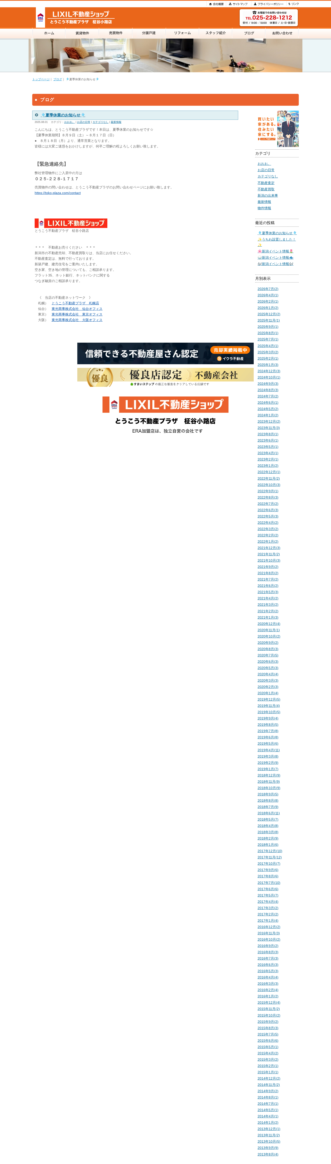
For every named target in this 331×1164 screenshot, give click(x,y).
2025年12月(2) (269, 314)
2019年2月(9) (268, 763)
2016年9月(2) (268, 946)
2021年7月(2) (268, 579)
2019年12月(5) (269, 699)
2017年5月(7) (268, 895)
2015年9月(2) (268, 1022)
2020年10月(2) (269, 636)
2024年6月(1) (268, 402)
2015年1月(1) (268, 1072)
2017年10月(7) (269, 863)
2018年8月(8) (268, 800)
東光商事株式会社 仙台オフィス (77, 309)
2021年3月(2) (268, 604)
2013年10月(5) (269, 1141)
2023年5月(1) (268, 447)
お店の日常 (83, 122)
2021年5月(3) (268, 592)
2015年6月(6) (268, 1041)
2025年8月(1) (268, 333)
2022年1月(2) (268, 541)
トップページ (41, 79)
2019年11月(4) (269, 706)
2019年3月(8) (268, 756)
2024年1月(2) (268, 415)
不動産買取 (266, 189)
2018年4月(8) (268, 826)
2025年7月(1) (268, 339)
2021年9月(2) (268, 567)
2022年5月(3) (268, 516)
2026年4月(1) (268, 295)
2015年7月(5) (268, 1034)
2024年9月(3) (268, 384)
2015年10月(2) (269, 1015)
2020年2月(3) (268, 687)
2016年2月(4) (268, 990)
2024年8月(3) (268, 390)
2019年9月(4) (268, 718)
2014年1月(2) (268, 1122)
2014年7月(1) (268, 1104)
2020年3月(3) (268, 680)
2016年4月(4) (268, 977)
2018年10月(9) (269, 788)
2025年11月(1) (269, 320)
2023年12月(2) (269, 421)
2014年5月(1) (268, 1110)
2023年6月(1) (268, 440)
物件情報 (264, 208)
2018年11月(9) (269, 782)
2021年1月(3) (268, 617)
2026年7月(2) (268, 289)
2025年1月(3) (268, 365)
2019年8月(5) (268, 725)
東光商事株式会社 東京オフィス (77, 314)
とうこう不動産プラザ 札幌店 (75, 303)
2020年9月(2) (268, 643)
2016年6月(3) (268, 965)
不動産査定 (266, 183)
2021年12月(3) (269, 548)
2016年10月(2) (269, 939)
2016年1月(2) (268, 996)
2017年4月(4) (268, 902)
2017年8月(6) (268, 876)
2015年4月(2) (268, 1053)
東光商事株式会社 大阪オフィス (77, 320)
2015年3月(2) (268, 1059)
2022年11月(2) (269, 478)
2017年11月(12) (270, 857)
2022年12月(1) (269, 472)
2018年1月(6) (268, 845)
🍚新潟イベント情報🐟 (275, 257)
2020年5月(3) (268, 668)
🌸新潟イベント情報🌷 (275, 251)
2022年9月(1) (268, 491)
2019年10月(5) (269, 712)
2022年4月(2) (268, 523)
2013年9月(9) (268, 1148)
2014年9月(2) (268, 1091)
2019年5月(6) (268, 743)
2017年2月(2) (268, 914)
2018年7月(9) (268, 807)
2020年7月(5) (268, 655)
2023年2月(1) (268, 459)
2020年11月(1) (269, 630)
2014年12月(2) (269, 1078)
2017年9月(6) (268, 870)
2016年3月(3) (268, 984)
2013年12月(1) (269, 1129)
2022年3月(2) (268, 529)
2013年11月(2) (269, 1135)
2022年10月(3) (269, 485)
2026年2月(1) (268, 301)
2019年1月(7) (268, 769)
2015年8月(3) (268, 1028)
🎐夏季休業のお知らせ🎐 (277, 233)
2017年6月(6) (268, 889)
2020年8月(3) (268, 649)
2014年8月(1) (268, 1097)
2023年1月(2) (268, 466)
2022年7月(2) (268, 504)
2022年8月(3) (268, 497)
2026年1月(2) (268, 308)
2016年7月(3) (268, 958)
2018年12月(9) (269, 775)
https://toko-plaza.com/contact (58, 193)
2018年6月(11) (269, 813)
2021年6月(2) (268, 586)
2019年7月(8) (268, 731)
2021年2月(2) (268, 611)
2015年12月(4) (269, 1002)
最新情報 (116, 122)
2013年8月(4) (268, 1154)
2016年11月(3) (269, 933)
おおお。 (69, 122)
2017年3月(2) (268, 908)
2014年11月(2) (269, 1085)
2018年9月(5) (268, 794)
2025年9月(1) (268, 327)
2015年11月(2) (269, 1009)
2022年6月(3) (268, 510)
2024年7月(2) (268, 396)
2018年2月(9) (268, 838)
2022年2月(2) (268, 535)
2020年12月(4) (269, 624)
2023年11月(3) (269, 428)
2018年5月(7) (268, 819)
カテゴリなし (101, 122)
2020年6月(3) (268, 661)
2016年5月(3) (268, 971)
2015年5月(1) (268, 1047)
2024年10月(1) (269, 377)
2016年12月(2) (269, 927)
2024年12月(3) (269, 371)
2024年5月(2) (268, 409)
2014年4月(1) (268, 1116)
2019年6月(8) (268, 737)
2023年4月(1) (268, 453)
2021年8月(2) (268, 573)
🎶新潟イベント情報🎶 (275, 264)
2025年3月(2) (268, 352)
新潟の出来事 (268, 195)
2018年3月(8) (268, 832)
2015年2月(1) (268, 1066)
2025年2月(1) (268, 358)
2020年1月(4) (268, 693)
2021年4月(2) (268, 598)
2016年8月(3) (268, 952)
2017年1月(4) (268, 920)
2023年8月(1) (268, 434)
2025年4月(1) (268, 346)
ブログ (57, 79)
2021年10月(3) (269, 560)
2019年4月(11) (269, 750)
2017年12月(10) (270, 851)
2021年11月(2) (269, 554)
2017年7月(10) (269, 883)
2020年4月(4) (268, 674)
